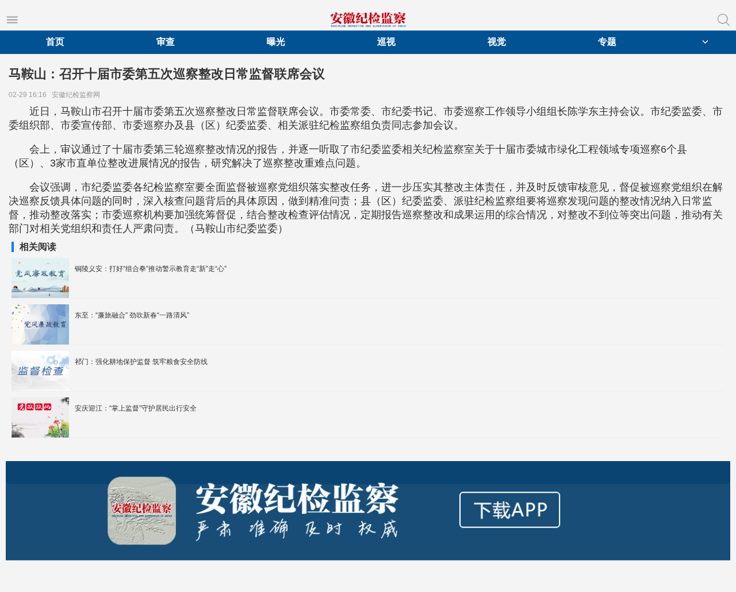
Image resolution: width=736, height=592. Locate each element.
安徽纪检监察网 (77, 95)
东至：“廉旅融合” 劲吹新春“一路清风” (132, 315)
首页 (55, 42)
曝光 (276, 42)
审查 (165, 42)
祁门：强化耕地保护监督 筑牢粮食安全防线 (141, 362)
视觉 (497, 42)
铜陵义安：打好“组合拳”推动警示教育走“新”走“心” (151, 269)
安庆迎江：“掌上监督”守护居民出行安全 (136, 408)
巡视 (386, 42)
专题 (607, 42)
